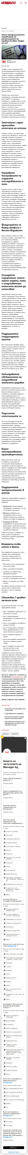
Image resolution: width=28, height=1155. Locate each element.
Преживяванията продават (14, 713)
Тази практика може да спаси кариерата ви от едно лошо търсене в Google (15, 723)
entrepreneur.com (18, 677)
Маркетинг (4, 28)
